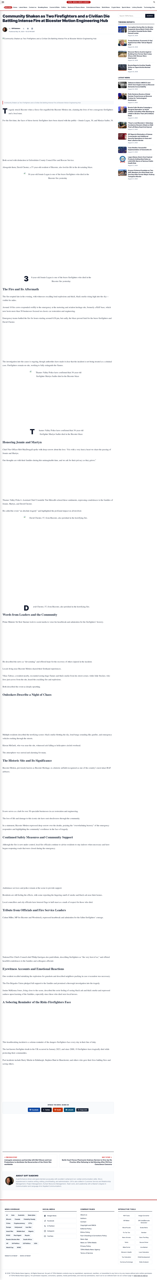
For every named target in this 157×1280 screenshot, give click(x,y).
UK (7, 1243)
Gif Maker (126, 1220)
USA (35, 1243)
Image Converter (144, 1215)
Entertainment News (93, 7)
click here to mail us (140, 1275)
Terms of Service (86, 1253)
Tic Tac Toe (126, 1232)
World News (106, 7)
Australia (21, 1215)
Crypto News (115, 7)
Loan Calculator (144, 1252)
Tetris (126, 1242)
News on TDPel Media (88, 1242)
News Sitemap (25, 1256)
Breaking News (43, 7)
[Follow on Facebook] (28, 29)
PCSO (8, 1235)
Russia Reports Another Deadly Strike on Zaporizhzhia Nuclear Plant (139, 67)
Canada (17, 1219)
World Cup (9, 1247)
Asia (12, 1215)
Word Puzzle (126, 1227)
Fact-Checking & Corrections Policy (93, 1236)
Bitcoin (8, 1219)
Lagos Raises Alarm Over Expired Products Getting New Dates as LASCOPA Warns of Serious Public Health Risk (140, 160)
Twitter (47, 1110)
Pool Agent (17, 1235)
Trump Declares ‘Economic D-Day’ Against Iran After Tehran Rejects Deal (140, 43)
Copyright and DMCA (88, 1225)
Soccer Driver (144, 1242)
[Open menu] (2, 2)
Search (150, 16)
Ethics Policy (85, 1232)
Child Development (144, 1257)
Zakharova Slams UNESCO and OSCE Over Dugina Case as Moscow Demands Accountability (141, 85)
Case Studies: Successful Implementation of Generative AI (140, 149)
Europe (8, 1227)
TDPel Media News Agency (78, 2)
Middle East (21, 1231)
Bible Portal (126, 1247)
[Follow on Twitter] (24, 29)
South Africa (27, 1239)
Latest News (23, 7)
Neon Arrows (126, 1237)
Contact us (32, 7)
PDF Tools (126, 1215)
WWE (19, 1247)
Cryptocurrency (19, 1223)
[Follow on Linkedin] (32, 29)
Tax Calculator (126, 1257)
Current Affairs (55, 7)
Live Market (144, 1247)
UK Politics (15, 1243)
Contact (83, 1222)
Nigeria (30, 1231)
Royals (27, 1235)
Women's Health (126, 1252)
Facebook (35, 1110)
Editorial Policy (86, 1229)
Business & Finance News (76, 7)
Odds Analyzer (144, 1262)
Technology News (150, 7)
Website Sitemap (11, 1256)
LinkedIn (71, 1110)
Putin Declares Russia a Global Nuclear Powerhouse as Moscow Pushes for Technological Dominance (140, 97)
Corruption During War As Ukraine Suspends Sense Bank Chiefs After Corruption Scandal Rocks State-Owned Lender (140, 30)
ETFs (30, 1223)
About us (83, 1215)
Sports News (126, 7)
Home (15, 7)
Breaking (8, 7)
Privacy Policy (85, 1246)
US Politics (26, 1243)
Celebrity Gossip (29, 1219)
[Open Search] (154, 2)
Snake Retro (144, 1227)
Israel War (9, 1231)
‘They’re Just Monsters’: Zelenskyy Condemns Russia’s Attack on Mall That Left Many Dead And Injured (140, 125)
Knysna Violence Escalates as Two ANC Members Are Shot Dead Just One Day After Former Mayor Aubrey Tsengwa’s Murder (141, 173)
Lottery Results (137, 7)
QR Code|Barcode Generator (144, 1221)
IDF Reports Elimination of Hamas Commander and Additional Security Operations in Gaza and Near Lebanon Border (140, 137)
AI (7, 1215)
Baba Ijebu (31, 1215)
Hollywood (18, 1227)
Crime (8, 1223)
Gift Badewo (16, 28)
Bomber (143, 1232)
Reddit (59, 1110)
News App (84, 1239)
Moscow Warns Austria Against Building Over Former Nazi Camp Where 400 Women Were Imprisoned (140, 55)
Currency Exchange (126, 1262)
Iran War (28, 1227)
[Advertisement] (58, 134)
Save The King (143, 1237)
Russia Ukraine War (13, 1239)
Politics (63, 7)
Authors (83, 1218)
